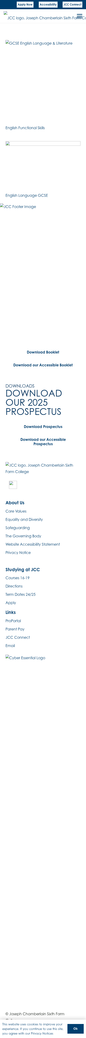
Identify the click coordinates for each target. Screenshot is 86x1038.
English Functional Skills (25, 127)
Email (10, 645)
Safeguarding (18, 527)
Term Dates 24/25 (21, 594)
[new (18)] (13, 485)
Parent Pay (15, 629)
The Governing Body (23, 536)
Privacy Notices (42, 1033)
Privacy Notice (18, 552)
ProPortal (13, 621)
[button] (79, 16)
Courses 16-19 (18, 578)
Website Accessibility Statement (33, 544)
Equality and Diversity (24, 519)
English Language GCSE (27, 195)
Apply (11, 602)
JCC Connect (18, 637)
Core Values (16, 511)
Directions (14, 586)
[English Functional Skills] (43, 82)
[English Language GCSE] (43, 166)
